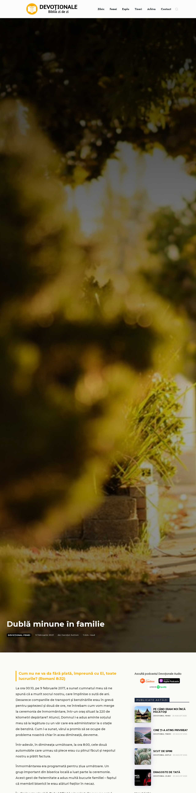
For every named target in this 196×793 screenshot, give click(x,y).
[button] (176, 9)
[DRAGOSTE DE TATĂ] (143, 777)
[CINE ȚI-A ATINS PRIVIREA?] (143, 735)
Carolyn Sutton (70, 635)
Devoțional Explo (162, 755)
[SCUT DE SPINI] (143, 756)
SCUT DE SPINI (162, 751)
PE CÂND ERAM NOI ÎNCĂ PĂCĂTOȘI (169, 710)
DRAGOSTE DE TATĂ (166, 772)
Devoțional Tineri (162, 734)
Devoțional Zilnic (162, 776)
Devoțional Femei (19, 635)
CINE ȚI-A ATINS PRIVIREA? (170, 730)
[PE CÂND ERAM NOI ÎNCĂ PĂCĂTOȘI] (143, 714)
